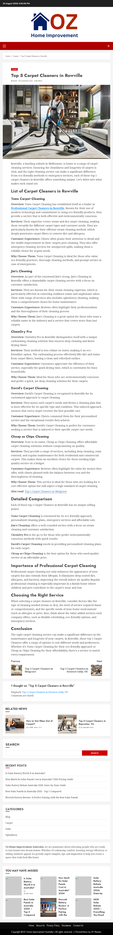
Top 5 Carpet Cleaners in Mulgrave (46, 491)
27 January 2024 (87, 728)
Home (31, 925)
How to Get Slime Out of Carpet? (39, 722)
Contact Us (78, 925)
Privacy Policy (53, 925)
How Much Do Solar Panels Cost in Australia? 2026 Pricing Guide (39, 779)
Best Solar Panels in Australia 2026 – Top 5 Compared (33, 791)
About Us (40, 925)
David (15, 81)
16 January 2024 (26, 81)
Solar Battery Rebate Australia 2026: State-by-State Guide (36, 785)
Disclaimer (66, 925)
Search (12, 744)
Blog (8, 816)
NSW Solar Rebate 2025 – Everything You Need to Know (99, 909)
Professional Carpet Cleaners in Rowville (37, 208)
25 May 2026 (28, 894)
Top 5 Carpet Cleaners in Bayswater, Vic (92, 722)
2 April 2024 (33, 728)
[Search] (108, 46)
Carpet (14, 69)
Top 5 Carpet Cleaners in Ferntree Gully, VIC (45, 692)
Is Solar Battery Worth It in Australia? (25, 773)
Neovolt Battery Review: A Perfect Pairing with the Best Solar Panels (42, 797)
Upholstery (11, 834)
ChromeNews (81, 931)
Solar (8, 828)
